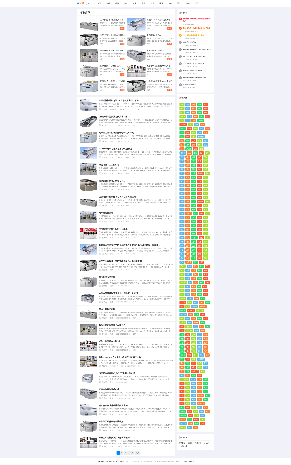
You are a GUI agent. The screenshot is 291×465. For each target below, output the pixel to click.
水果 (111, 238)
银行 (182, 112)
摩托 (201, 238)
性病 (187, 209)
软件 (195, 282)
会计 (193, 108)
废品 (182, 169)
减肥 (199, 193)
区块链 (183, 298)
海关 (205, 383)
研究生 (183, 266)
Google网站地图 (146, 461)
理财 (182, 108)
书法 (193, 230)
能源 (193, 399)
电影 (195, 129)
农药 (182, 403)
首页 (99, 3)
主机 (202, 298)
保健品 (200, 201)
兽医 (193, 173)
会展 (201, 213)
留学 (207, 266)
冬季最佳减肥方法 (189, 84)
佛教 (187, 145)
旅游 (187, 133)
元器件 (183, 355)
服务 (170, 3)
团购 (202, 314)
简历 (199, 217)
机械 (187, 347)
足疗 (199, 205)
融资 (187, 112)
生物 (207, 201)
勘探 (187, 375)
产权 (193, 217)
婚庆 (187, 173)
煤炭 (187, 407)
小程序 (194, 306)
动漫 (201, 129)
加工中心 (195, 371)
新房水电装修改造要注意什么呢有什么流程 (118, 293)
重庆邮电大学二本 (154, 35)
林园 (187, 387)
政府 (205, 141)
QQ (193, 286)
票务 (201, 153)
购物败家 (183, 314)
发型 (205, 145)
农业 (182, 351)
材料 (101, 74)
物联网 (183, 310)
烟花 (195, 411)
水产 (182, 391)
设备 (195, 355)
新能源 (200, 395)
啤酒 (199, 177)
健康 (188, 3)
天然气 (183, 411)
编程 (207, 282)
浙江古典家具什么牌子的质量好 (113, 405)
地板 (182, 254)
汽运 (187, 238)
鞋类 (202, 323)
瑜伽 (190, 424)
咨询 (201, 149)
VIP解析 (206, 443)
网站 (199, 290)
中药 (187, 197)
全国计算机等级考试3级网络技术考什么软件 (119, 100)
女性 (182, 189)
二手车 (194, 238)
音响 (193, 351)
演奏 (205, 226)
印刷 (193, 359)
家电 (182, 157)
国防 (205, 379)
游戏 (126, 3)
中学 (195, 266)
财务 (193, 112)
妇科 (199, 189)
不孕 (199, 197)
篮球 (202, 416)
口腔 (187, 193)
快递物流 (201, 137)
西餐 (199, 339)
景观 (193, 391)
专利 (193, 222)
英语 (111, 318)
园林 (187, 391)
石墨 (201, 411)
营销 (205, 294)
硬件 (205, 363)
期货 (205, 108)
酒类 (193, 335)
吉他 (195, 153)
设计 (101, 90)
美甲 (182, 173)
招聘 (205, 209)
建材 (187, 246)
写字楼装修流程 (106, 213)
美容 (199, 185)
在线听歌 (198, 443)
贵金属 (183, 116)
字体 (182, 294)
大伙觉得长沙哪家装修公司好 (112, 181)
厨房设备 (182, 443)
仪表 (205, 347)
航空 (193, 383)
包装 (187, 359)
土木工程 (201, 359)
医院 (187, 181)
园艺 (182, 395)
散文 (187, 258)
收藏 (187, 137)
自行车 (183, 419)
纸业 (199, 407)
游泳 (202, 424)
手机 (196, 314)
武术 (189, 419)
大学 (101, 28)
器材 (199, 351)
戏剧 (205, 230)
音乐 (187, 226)
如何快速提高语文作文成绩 (192, 70)
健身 (205, 189)
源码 (193, 290)
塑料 (199, 399)
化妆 (199, 319)
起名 (193, 137)
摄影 (193, 145)
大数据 (183, 302)
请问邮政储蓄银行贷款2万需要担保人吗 (117, 373)
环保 (182, 407)
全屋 (193, 246)
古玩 (182, 137)
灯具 (193, 250)
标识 (193, 177)
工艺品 (183, 323)
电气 (193, 363)
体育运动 (183, 416)
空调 (199, 379)
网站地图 (125, 461)
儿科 (193, 201)
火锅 (193, 343)
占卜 (199, 133)
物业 (199, 169)
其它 (189, 428)
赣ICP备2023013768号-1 (172, 461)
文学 (199, 222)
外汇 (199, 108)
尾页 (137, 453)
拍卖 (205, 112)
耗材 (201, 302)
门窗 (205, 246)
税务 (195, 213)
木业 (199, 391)
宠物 (182, 145)
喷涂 (189, 411)
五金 (182, 363)
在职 (182, 274)
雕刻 (182, 234)
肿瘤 (187, 201)
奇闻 (193, 161)
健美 (182, 193)
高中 (111, 141)
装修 (148, 59)
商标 (182, 222)
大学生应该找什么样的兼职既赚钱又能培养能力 (120, 261)
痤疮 (187, 205)
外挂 (190, 125)
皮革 (201, 327)
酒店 (189, 153)
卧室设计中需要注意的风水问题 (113, 116)
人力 (207, 213)
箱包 (207, 327)
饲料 (205, 399)
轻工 (193, 395)
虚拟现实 (203, 306)
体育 (190, 416)
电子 (193, 347)
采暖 (189, 355)
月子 (193, 205)
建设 (205, 290)
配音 (187, 306)
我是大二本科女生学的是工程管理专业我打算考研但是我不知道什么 (129, 245)
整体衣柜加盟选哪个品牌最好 (111, 50)
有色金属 (201, 403)
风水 (148, 74)
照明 (187, 363)
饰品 (187, 319)
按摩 (205, 205)
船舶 (199, 367)
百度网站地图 (134, 461)
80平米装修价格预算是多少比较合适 (115, 149)
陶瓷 (187, 399)
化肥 (205, 407)
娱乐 (152, 3)
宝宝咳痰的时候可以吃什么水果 (113, 229)
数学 (193, 278)
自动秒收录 (183, 446)
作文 (111, 350)
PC (190, 282)
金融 (108, 3)
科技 (182, 205)
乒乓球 (183, 428)
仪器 (182, 347)
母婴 (187, 185)
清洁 (205, 177)
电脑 (189, 302)
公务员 (188, 262)
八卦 (189, 129)
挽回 (182, 177)
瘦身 (193, 197)
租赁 (193, 165)
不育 (205, 197)
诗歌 (182, 230)
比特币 (190, 298)
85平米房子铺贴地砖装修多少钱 (194, 77)
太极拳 (196, 419)
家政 (193, 169)
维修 (207, 153)
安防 (201, 355)
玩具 (182, 327)
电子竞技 (183, 125)
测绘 (199, 278)
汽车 (193, 234)
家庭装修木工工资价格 (109, 165)
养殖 (193, 387)
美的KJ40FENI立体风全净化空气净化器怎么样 (120, 357)
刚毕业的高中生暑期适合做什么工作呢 (116, 132)
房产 (193, 242)
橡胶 (207, 411)
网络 (187, 294)
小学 (195, 262)
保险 (187, 108)
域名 (196, 298)
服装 (190, 314)
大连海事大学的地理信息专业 (193, 63)
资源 (182, 217)
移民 (187, 165)
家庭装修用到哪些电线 (156, 50)
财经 (117, 3)
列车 (182, 238)
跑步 (196, 424)
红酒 (205, 335)
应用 (135, 3)
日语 (187, 270)
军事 (182, 383)
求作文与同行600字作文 (110, 341)
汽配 (199, 234)
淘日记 (190, 443)
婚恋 (205, 165)
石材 (193, 403)
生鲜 (205, 343)
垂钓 (199, 145)
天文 (199, 181)
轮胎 (187, 242)
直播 (182, 290)
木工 (205, 391)
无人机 (193, 379)
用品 (205, 157)
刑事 (182, 161)
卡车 (207, 238)
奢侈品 (188, 327)
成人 (199, 157)
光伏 (207, 395)
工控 (207, 355)
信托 (189, 116)
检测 (199, 375)
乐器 (199, 226)
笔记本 (196, 323)
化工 (187, 395)
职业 (205, 258)
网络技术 (113, 109)
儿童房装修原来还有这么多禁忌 (159, 81)
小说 (193, 226)
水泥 (199, 250)
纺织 (205, 367)
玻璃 (182, 399)
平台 (187, 290)
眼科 (205, 193)
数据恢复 (191, 310)
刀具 (187, 343)
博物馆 (200, 173)
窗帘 (199, 254)
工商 (187, 222)
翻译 (205, 270)
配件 (195, 302)
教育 (205, 254)
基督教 (183, 153)
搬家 (193, 254)
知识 (187, 217)
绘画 (205, 278)
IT (200, 274)
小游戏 (200, 120)
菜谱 (187, 335)
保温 (187, 367)
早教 (195, 274)
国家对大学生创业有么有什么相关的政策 (117, 197)
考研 (201, 262)
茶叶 (199, 335)
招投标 (188, 213)
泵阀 (195, 428)
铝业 (187, 403)
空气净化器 (114, 366)
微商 (189, 323)
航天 (199, 383)
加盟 (101, 59)
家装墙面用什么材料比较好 (110, 66)
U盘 (199, 286)
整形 (193, 185)
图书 (199, 230)
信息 (195, 149)
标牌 (187, 177)
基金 (199, 104)
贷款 (111, 382)
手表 (193, 319)
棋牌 (187, 169)
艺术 (205, 222)
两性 (182, 197)
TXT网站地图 (158, 461)
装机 (204, 286)
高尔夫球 (183, 424)
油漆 (205, 250)
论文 (201, 266)
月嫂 (193, 181)
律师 (187, 161)
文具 (195, 327)
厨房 (202, 331)
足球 (196, 416)
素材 (182, 286)
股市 (193, 104)
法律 (193, 133)
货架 (187, 254)
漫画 (182, 226)
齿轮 (202, 371)
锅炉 (182, 250)
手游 (182, 120)
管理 (148, 28)
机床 (199, 363)
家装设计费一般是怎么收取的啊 (112, 81)
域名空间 (200, 310)
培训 (182, 258)
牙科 (193, 193)
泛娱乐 (183, 129)
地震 (205, 169)
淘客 (182, 306)
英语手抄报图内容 (107, 309)
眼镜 (182, 165)
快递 (182, 141)
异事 (199, 161)
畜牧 (199, 387)
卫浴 (187, 250)
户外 (202, 419)
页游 (193, 120)
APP (187, 120)
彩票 (199, 141)
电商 (201, 282)
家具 (111, 414)
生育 (182, 209)
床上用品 (189, 331)
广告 (205, 161)
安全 (193, 294)
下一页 (131, 453)
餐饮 (182, 339)
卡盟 (195, 116)
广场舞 (188, 149)
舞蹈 (187, 230)
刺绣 (187, 234)
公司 (197, 3)
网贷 (199, 112)
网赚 (207, 302)
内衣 (182, 331)
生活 (161, 3)
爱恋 (207, 173)
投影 (182, 367)
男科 (182, 201)
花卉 (205, 387)
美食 (182, 335)
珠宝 (182, 319)
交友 (199, 165)
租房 (205, 242)
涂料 (193, 407)
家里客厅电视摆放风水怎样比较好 (114, 437)
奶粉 (196, 331)
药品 (205, 185)
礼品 (205, 319)
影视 (143, 3)
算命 (205, 133)
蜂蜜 (205, 339)
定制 (199, 246)
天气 (193, 141)
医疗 (179, 3)
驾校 (189, 266)
